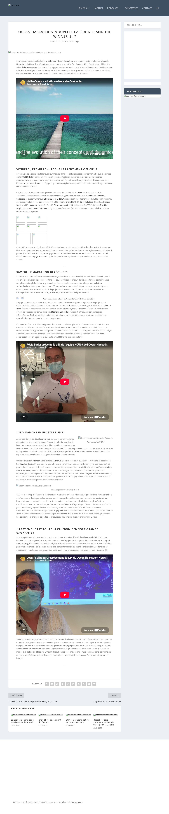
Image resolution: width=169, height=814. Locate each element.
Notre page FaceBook (132, 751)
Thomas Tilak (64, 305)
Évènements (131, 8)
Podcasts (112, 8)
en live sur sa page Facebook (35, 256)
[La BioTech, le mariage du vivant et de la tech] (23, 715)
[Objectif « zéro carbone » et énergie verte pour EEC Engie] (105, 715)
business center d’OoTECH (35, 67)
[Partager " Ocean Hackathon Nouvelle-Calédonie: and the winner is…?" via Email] (89, 683)
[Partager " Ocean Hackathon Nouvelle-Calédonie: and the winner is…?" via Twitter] (52, 683)
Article (65, 41)
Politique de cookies (27, 769)
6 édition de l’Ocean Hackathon (57, 61)
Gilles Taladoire (86, 202)
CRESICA (60, 199)
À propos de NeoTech (27, 751)
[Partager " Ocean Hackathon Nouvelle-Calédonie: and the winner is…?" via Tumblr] (62, 683)
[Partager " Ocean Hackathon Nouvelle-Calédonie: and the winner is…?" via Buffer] (78, 683)
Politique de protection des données (31, 776)
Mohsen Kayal (39, 460)
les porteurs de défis (32, 183)
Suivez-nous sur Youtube (135, 757)
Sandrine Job (21, 464)
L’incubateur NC (83, 192)
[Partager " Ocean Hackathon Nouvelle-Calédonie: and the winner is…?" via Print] (94, 683)
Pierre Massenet (61, 205)
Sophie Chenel (66, 202)
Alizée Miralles (77, 205)
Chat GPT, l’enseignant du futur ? (50, 721)
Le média (82, 8)
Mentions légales (25, 763)
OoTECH (26, 177)
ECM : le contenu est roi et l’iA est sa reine (77, 721)
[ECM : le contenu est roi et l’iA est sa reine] (78, 715)
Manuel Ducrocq (62, 460)
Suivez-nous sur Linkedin (135, 764)
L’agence (98, 8)
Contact (147, 8)
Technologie (74, 41)
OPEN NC (48, 199)
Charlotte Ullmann (39, 208)
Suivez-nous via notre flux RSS (133, 772)
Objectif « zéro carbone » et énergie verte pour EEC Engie (103, 722)
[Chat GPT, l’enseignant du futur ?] (51, 715)
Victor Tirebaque (79, 308)
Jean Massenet (45, 202)
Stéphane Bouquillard (60, 312)
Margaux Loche (36, 205)
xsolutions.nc (77, 802)
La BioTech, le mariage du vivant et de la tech (22, 721)
